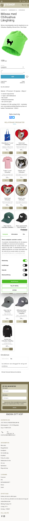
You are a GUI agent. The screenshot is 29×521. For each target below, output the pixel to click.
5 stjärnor (8, 358)
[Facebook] (2, 516)
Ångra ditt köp (4, 468)
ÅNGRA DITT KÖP (14, 414)
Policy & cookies (5, 458)
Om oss (3, 463)
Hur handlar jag (4, 453)
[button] (2, 1)
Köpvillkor (3, 455)
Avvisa (14, 290)
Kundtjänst (3, 450)
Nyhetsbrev (3, 465)
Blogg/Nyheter (4, 448)
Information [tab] (14, 234)
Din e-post (5, 388)
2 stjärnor (3, 358)
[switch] (25, 265)
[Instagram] (4, 516)
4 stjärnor (6, 358)
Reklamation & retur (6, 460)
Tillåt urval (14, 285)
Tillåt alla (14, 281)
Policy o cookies (20, 403)
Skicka (14, 407)
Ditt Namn (5, 395)
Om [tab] (24, 234)
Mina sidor (3, 445)
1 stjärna (2, 358)
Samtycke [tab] (5, 234)
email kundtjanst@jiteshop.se (8, 435)
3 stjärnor (5, 358)
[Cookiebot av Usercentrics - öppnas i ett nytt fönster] (20, 230)
